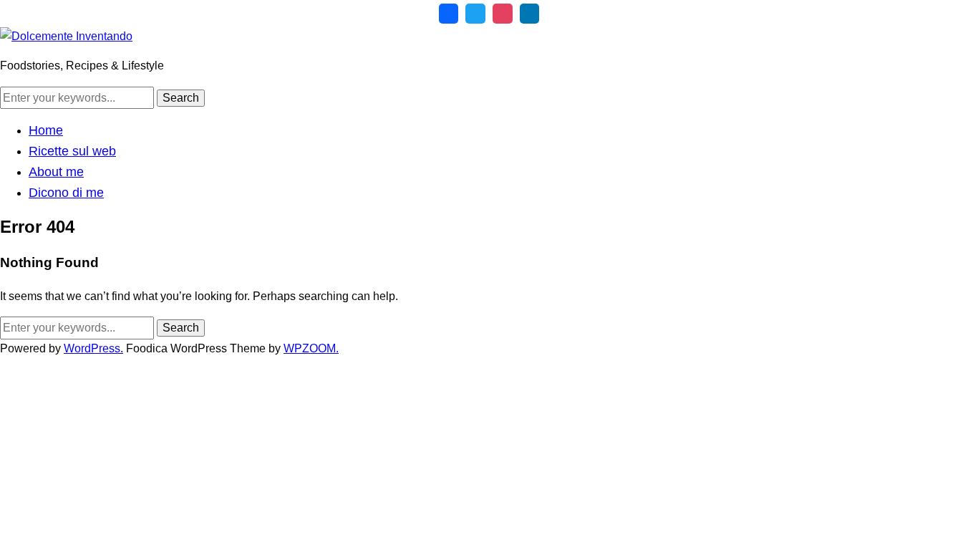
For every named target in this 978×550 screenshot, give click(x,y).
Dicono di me (66, 192)
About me (56, 172)
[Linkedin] (529, 13)
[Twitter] (475, 13)
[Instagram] (502, 13)
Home (46, 130)
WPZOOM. (311, 348)
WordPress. (93, 348)
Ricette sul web (72, 151)
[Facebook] (449, 13)
